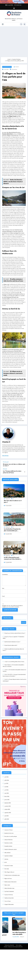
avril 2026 (6, 790)
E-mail (3, 596)
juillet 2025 (6, 819)
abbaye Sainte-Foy (6, 215)
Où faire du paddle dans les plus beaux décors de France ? (13, 649)
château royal (6, 284)
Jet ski (5, 862)
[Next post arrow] (24, 472)
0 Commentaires (14, 69)
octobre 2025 (7, 809)
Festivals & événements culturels (10, 849)
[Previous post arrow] (24, 464)
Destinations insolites (8, 843)
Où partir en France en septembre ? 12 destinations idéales (13, 637)
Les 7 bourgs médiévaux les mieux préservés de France (12, 471)
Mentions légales (18, 947)
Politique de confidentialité (9, 947)
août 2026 (6, 777)
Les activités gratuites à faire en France (16, 661)
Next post (5, 468)
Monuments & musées (8, 865)
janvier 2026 (6, 799)
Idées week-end (7, 852)
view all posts (5, 455)
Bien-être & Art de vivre (8, 833)
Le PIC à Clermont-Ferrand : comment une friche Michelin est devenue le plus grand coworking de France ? (13, 558)
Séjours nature (7, 885)
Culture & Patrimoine (8, 839)
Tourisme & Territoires (7, 66)
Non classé (6, 868)
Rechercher (7, 618)
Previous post (6, 461)
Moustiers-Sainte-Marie (7, 134)
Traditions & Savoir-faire (9, 898)
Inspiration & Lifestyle (8, 856)
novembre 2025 (7, 806)
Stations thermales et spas (9, 888)
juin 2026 (6, 783)
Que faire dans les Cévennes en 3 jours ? (12, 641)
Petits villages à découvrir (9, 872)
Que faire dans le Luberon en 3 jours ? (12, 501)
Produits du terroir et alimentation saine (12, 875)
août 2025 (6, 815)
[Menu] (2, 24)
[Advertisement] (14, 42)
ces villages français (11, 116)
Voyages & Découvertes (9, 904)
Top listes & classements (9, 891)
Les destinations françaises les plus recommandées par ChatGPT (12, 530)
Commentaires (5, 574)
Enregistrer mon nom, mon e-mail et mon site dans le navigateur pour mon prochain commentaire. (12, 606)
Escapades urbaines (8, 846)
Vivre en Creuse (7, 901)
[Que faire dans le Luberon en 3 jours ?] (14, 490)
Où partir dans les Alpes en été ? (10, 645)
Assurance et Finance (8, 830)
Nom (3, 588)
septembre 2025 (7, 812)
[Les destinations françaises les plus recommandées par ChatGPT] (14, 519)
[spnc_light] (24, 24)
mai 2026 (6, 786)
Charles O (17, 66)
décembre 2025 (7, 803)
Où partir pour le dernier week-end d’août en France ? (14, 633)
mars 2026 (6, 793)
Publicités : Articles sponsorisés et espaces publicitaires (13, 948)
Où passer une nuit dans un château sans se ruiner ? (14, 465)
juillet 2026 (6, 780)
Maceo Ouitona (7, 664)
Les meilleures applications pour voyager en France (15, 936)
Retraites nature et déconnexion (10, 881)
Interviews (6, 859)
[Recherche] (21, 24)
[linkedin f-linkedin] (14, 8)
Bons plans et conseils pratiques (10, 836)
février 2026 (6, 796)
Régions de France (8, 878)
